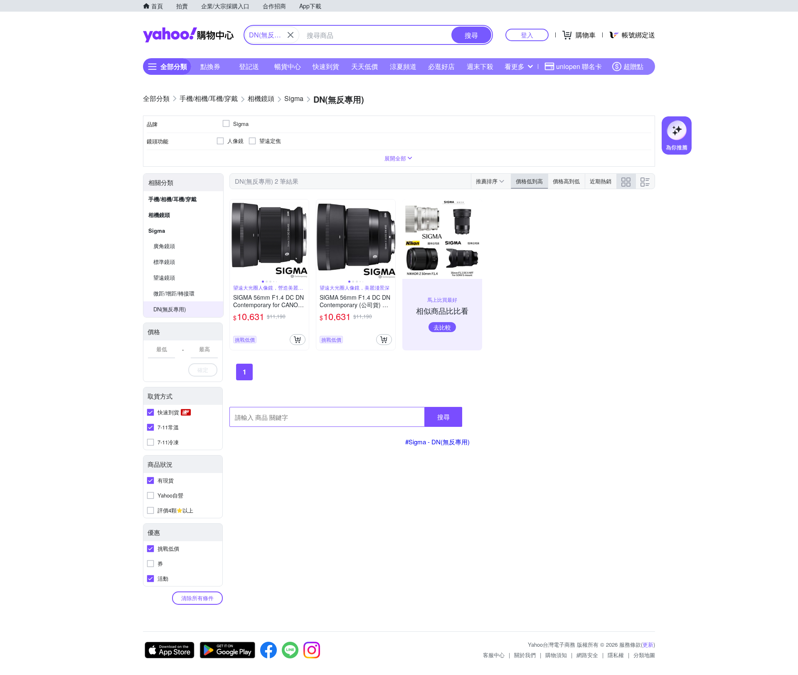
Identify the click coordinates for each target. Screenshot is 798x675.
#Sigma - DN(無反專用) (437, 441)
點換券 (210, 66)
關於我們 (525, 655)
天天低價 (364, 66)
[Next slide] (303, 239)
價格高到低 (566, 181)
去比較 (442, 327)
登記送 (249, 66)
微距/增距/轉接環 (174, 293)
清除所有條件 (197, 598)
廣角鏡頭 (164, 246)
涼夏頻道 (403, 66)
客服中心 (494, 655)
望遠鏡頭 (164, 277)
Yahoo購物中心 (188, 35)
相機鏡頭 (159, 215)
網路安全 (587, 655)
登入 (527, 34)
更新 (648, 644)
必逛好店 (441, 66)
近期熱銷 (600, 181)
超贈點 (633, 66)
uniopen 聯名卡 (579, 66)
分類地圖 (644, 655)
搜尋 (443, 416)
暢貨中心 (287, 66)
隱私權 (616, 655)
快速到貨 (326, 66)
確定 (202, 370)
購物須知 (556, 655)
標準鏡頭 (164, 262)
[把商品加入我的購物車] (297, 339)
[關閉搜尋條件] (291, 35)
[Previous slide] (235, 239)
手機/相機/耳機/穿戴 (172, 199)
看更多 (515, 66)
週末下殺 (480, 66)
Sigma (156, 230)
